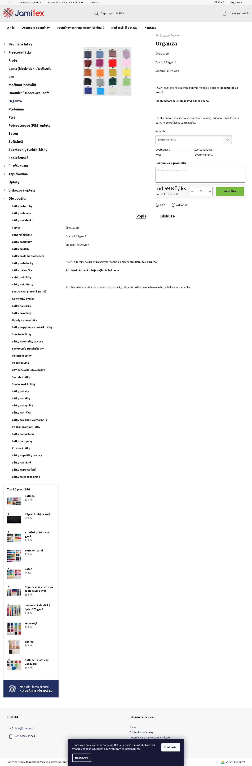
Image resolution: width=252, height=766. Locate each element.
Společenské (18, 157)
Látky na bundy (21, 213)
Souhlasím (170, 747)
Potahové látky (22, 356)
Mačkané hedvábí (22, 84)
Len (11, 76)
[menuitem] (10, 28)
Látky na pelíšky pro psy (27, 455)
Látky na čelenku (22, 220)
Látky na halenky (22, 263)
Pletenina (16, 109)
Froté (12, 60)
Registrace (236, 2)
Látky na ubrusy (22, 242)
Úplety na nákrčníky (24, 320)
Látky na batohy (22, 206)
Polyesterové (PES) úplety (29, 125)
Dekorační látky (22, 235)
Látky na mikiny (22, 313)
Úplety (14, 182)
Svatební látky (21, 377)
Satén (13, 133)
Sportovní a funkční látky (28, 349)
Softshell (15, 141)
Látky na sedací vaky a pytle (29, 420)
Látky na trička (21, 413)
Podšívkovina (20, 363)
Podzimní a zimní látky (26, 427)
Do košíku (229, 191)
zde (138, 749)
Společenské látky (23, 384)
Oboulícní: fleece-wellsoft (28, 93)
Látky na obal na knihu (26, 477)
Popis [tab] (141, 216)
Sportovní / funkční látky (27, 149)
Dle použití (17, 198)
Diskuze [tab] (167, 216)
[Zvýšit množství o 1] (209, 191)
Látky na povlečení (24, 470)
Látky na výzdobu (23, 434)
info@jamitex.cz (24, 728)
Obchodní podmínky (30, 2)
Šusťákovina (18, 166)
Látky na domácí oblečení (28, 256)
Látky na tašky (21, 398)
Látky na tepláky (22, 405)
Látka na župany (22, 441)
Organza (15, 101)
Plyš (11, 117)
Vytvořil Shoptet (235, 762)
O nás (10, 2)
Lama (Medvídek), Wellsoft (29, 68)
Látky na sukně (21, 463)
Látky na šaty (20, 391)
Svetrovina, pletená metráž (29, 292)
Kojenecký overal (23, 299)
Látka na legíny (21, 306)
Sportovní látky (22, 334)
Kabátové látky (21, 277)
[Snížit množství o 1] (192, 191)
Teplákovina (18, 174)
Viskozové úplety (22, 190)
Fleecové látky (20, 52)
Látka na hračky (22, 270)
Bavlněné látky (20, 44)
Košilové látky (21, 448)
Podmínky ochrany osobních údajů (65, 2)
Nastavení (81, 758)
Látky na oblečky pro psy (27, 341)
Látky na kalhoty (22, 284)
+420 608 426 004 (25, 736)
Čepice (16, 228)
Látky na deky (20, 249)
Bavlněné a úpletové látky (28, 370)
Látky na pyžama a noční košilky (32, 327)
